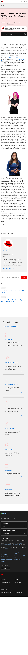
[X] (11, 519)
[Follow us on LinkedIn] (6, 257)
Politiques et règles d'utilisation (6, 592)
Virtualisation (9, 489)
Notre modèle (4, 554)
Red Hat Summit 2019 (13, 57)
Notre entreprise (4, 552)
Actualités (3, 561)
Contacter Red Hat (4, 580)
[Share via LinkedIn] (8, 34)
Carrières (16, 577)
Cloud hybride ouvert (11, 385)
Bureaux (16, 579)
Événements (10, 24)
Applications (8, 470)
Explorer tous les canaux (9, 326)
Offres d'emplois (17, 559)
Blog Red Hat (4, 6)
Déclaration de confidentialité (6, 590)
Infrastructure (9, 449)
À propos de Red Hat (4, 577)
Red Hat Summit (4, 584)
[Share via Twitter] (10, 34)
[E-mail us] (12, 34)
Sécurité (7, 406)
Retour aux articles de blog (7, 41)
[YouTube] (5, 519)
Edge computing (10, 428)
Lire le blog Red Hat (18, 580)
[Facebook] (8, 519)
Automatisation (9, 339)
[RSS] (25, 34)
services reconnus (4, 548)
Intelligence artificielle (11, 362)
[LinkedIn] (2, 519)
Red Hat (7, 26)
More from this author (9, 268)
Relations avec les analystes (6, 559)
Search (24, 277)
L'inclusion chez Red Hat (5, 582)
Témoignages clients (5, 556)
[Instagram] (14, 519)
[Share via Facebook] (6, 34)
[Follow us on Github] (4, 257)
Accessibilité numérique (19, 592)
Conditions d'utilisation (19, 590)
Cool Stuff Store (18, 582)
